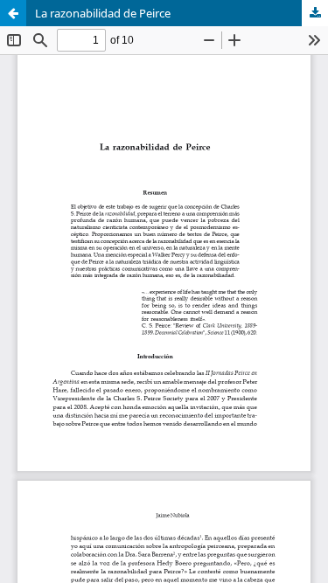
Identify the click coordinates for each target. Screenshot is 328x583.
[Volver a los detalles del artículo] (13, 13)
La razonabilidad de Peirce (103, 13)
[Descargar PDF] (315, 13)
